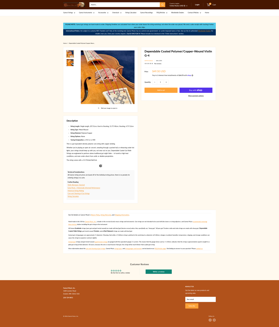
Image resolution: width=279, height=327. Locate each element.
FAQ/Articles (161, 12)
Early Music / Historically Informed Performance (84, 188)
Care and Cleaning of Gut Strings (79, 193)
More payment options (196, 96)
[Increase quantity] (166, 82)
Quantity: (148, 82)
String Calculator (130, 12)
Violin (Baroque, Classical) (76, 185)
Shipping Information (122, 215)
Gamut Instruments (85, 12)
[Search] (162, 4)
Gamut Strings (68, 12)
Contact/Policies (193, 12)
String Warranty (106, 215)
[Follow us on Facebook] (210, 320)
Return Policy (95, 215)
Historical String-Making (76, 191)
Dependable (149, 60)
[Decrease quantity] (154, 82)
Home (207, 12)
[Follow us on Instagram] (214, 320)
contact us (199, 248)
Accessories (102, 12)
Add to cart (161, 90)
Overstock (115, 12)
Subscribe (192, 306)
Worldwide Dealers (177, 12)
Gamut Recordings (146, 12)
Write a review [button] (158, 272)
